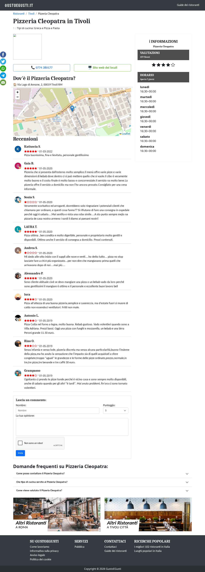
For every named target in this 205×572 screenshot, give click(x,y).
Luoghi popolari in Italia (148, 551)
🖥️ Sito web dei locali (102, 67)
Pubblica (79, 547)
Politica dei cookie (40, 559)
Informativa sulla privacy (44, 551)
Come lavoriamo (39, 547)
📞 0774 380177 (42, 67)
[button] (72, 108)
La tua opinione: (25, 415)
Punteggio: (109, 405)
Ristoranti (19, 13)
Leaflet (125, 134)
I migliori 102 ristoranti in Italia (152, 547)
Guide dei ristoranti (188, 5)
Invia (20, 453)
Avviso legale (37, 555)
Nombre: (21, 405)
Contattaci (110, 547)
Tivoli (31, 13)
